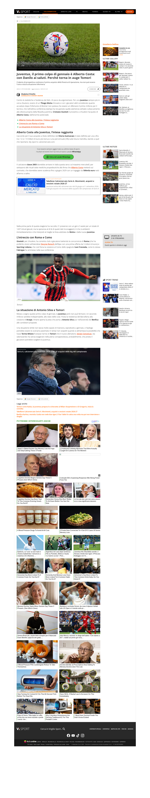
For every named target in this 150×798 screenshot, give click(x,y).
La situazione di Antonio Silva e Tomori (36, 127)
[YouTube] (73, 737)
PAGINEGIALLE (52, 741)
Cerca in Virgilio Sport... (51, 729)
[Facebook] (68, 737)
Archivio (130, 729)
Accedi (129, 12)
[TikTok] (77, 737)
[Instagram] (82, 737)
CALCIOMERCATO (50, 11)
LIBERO (39, 741)
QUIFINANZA (107, 741)
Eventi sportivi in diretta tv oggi (116, 245)
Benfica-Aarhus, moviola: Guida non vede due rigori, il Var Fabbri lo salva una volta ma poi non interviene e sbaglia (58, 415)
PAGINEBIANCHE (79, 741)
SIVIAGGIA (100, 741)
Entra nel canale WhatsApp (59, 157)
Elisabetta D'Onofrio (28, 94)
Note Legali (37, 744)
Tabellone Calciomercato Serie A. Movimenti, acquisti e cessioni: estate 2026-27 (47, 411)
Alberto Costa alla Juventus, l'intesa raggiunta (39, 120)
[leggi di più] (98, 95)
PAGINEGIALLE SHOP (63, 741)
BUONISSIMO (115, 741)
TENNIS (95, 11)
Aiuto (67, 744)
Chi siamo (30, 744)
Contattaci (106, 729)
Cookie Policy (49, 744)
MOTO (85, 11)
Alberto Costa (77, 167)
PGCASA (72, 741)
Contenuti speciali (95, 729)
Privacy (43, 744)
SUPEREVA (123, 741)
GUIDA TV (106, 11)
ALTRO (117, 11)
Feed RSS (124, 729)
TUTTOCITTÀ (89, 741)
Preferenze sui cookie (59, 744)
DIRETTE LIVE (66, 11)
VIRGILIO (44, 741)
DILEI (94, 741)
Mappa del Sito (115, 729)
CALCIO (36, 11)
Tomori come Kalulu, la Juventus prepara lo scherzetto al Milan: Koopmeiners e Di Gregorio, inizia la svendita (55, 408)
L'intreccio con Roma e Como (31, 123)
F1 (77, 11)
